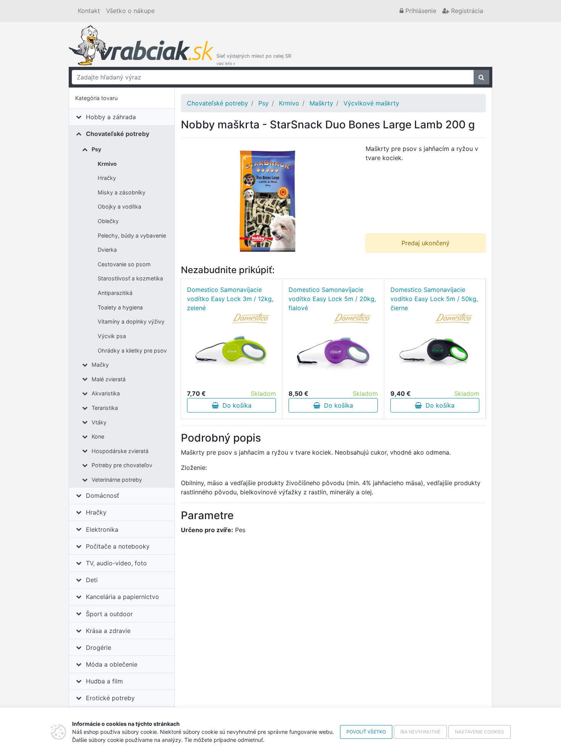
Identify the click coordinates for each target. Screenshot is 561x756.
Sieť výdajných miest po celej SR (253, 59)
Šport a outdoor (109, 614)
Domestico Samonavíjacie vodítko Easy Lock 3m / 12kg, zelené (230, 299)
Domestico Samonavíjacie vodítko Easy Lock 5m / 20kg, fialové (332, 299)
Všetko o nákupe (130, 11)
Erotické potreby (110, 698)
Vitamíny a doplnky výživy (131, 321)
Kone (98, 436)
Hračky (107, 178)
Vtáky (99, 422)
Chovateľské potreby (117, 134)
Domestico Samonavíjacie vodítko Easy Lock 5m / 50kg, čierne (434, 299)
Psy (96, 149)
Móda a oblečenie (111, 664)
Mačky (100, 364)
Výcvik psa (112, 336)
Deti (92, 580)
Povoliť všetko (366, 732)
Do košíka (235, 405)
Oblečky (108, 221)
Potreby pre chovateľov (122, 465)
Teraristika (105, 408)
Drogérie (98, 647)
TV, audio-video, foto (116, 563)
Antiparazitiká (115, 293)
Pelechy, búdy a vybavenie (132, 235)
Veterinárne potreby (117, 479)
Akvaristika (106, 393)
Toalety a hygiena (120, 307)
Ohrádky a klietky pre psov (132, 350)
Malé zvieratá (109, 379)
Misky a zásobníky (121, 192)
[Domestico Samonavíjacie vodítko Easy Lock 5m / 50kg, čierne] (435, 350)
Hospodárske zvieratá (120, 451)
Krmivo (107, 163)
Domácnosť (102, 495)
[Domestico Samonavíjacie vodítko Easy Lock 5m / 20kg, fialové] (333, 350)
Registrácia (466, 11)
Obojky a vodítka (119, 206)
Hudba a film (104, 681)
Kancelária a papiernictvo (122, 597)
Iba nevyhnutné (420, 732)
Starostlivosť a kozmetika (130, 278)
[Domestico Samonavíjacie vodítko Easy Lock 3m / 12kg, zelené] (231, 350)
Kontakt (89, 11)
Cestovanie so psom (124, 264)
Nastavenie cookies (479, 732)
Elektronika (102, 529)
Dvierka (107, 249)
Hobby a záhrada (111, 117)
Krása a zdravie (108, 631)
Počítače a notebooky (118, 546)
